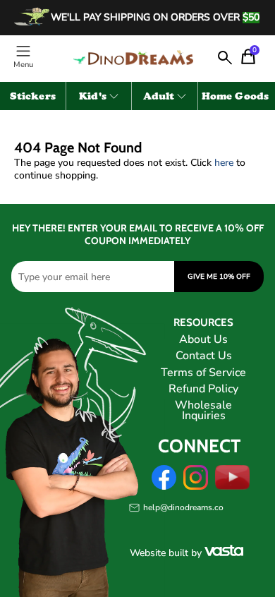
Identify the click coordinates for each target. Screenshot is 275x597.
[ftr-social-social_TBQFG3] (164, 486)
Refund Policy (203, 389)
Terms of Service (203, 372)
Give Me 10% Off (219, 277)
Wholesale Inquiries (203, 410)
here (223, 162)
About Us (203, 339)
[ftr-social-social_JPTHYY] (232, 486)
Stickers (33, 97)
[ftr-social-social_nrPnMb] (195, 486)
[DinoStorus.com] (133, 57)
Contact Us (204, 355)
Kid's (92, 97)
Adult (159, 97)
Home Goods (235, 97)
